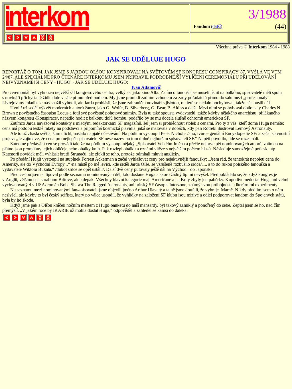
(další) (216, 26)
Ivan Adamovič (146, 87)
